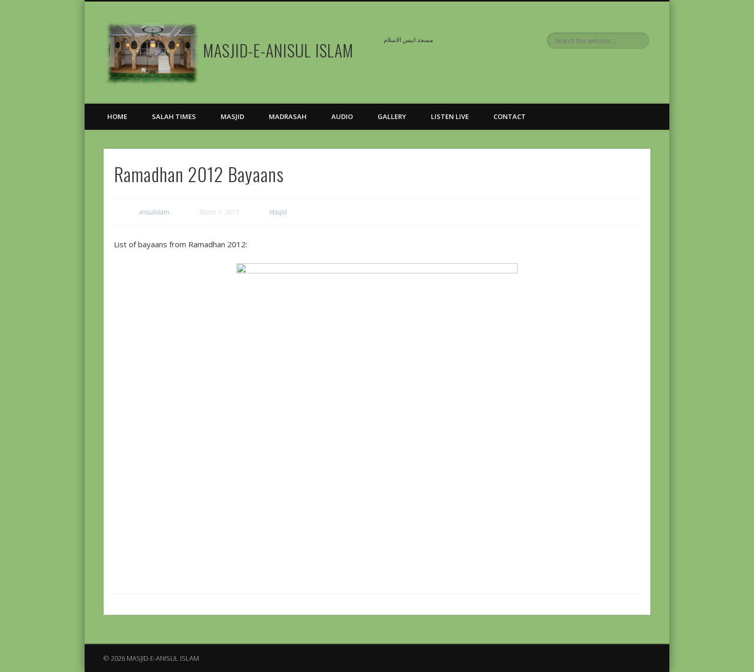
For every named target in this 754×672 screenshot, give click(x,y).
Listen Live (450, 116)
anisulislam (154, 212)
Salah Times (174, 116)
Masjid (232, 116)
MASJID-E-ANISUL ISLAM (278, 50)
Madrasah (288, 116)
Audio (342, 116)
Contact (509, 116)
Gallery (392, 116)
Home (117, 116)
